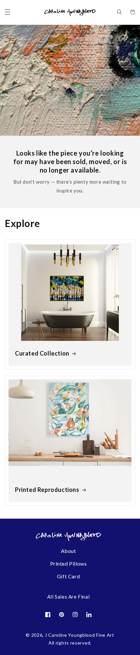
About (68, 551)
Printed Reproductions (47, 489)
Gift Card (68, 576)
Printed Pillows (68, 563)
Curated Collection (42, 353)
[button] (7, 12)
